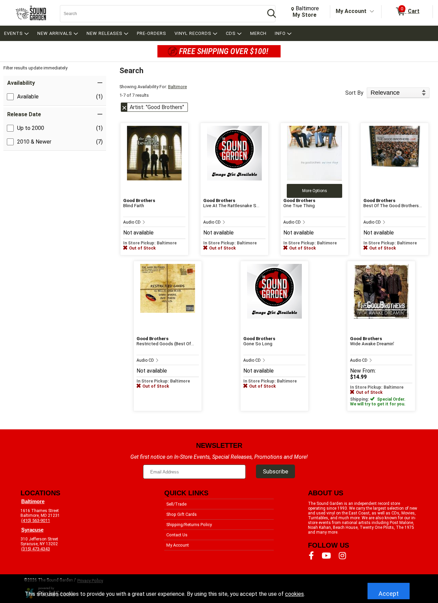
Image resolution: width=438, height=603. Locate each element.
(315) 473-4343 (35, 548)
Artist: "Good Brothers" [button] (157, 107)
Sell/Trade (176, 504)
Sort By (354, 93)
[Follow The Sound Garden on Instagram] (342, 556)
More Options (314, 190)
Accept (388, 593)
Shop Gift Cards (181, 514)
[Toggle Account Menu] (372, 12)
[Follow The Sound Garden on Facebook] (311, 556)
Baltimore (177, 86)
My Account (351, 11)
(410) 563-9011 (35, 520)
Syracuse (32, 530)
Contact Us (177, 534)
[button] (54, 83)
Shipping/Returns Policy (189, 524)
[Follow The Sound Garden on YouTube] (326, 556)
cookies (294, 594)
